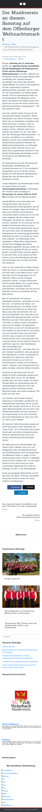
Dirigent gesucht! (8, 647)
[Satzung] (4, 737)
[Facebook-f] (21, 4)
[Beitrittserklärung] (4, 721)
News (21, 59)
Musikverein (11, 59)
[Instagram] (24, 4)
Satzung (6, 740)
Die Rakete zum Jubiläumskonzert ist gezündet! (20, 662)
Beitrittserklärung (10, 724)
